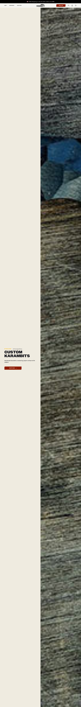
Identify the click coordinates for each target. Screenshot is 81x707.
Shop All (61, 5)
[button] (5, 5)
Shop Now (12, 368)
